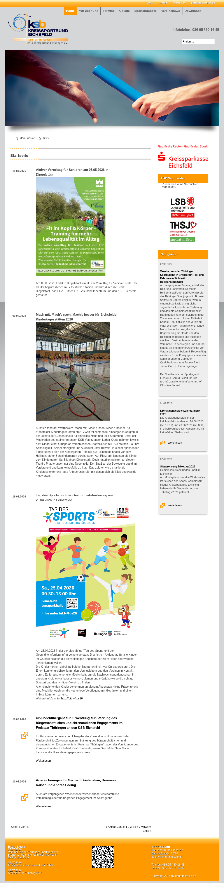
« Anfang (111, 826)
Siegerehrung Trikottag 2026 (177, 466)
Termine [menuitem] (109, 10)
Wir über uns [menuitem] (88, 10)
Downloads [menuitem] (193, 10)
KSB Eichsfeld (27, 138)
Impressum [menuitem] (179, 3)
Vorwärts (146, 826)
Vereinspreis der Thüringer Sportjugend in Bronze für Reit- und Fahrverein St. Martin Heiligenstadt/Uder (33, 855)
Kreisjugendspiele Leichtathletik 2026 (30, 865)
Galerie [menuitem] (124, 10)
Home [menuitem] (70, 10)
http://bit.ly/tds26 (72, 698)
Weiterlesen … (25, 735)
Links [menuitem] (150, 3)
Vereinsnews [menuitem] (170, 10)
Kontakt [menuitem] (163, 3)
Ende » (147, 830)
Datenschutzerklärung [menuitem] (203, 3)
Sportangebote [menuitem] (145, 10)
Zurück (121, 826)
